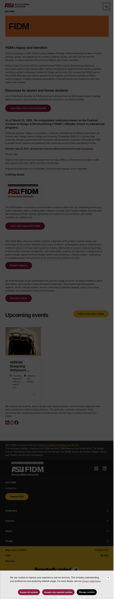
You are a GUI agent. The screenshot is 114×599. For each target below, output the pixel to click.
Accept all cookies (29, 592)
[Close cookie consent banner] (108, 578)
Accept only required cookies (58, 592)
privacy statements (91, 581)
